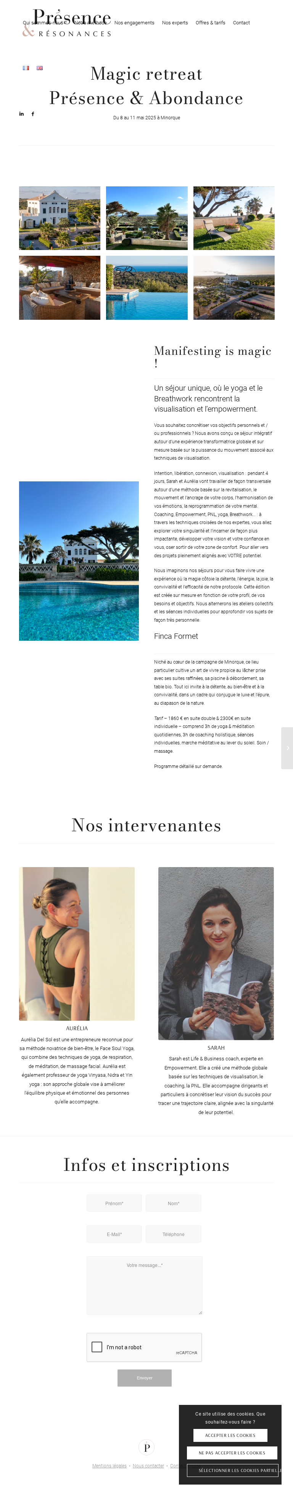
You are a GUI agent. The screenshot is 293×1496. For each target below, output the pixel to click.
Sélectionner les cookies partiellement (239, 1470)
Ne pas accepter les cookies (232, 1453)
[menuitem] (45, 23)
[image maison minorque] (62, 221)
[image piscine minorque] (149, 290)
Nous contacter (148, 1466)
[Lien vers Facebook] (33, 114)
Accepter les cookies (230, 1435)
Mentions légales (109, 1466)
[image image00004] (149, 221)
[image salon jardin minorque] (62, 290)
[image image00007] (236, 290)
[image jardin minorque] (236, 221)
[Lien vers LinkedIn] (21, 114)
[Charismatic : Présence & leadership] (287, 748)
